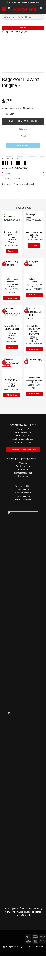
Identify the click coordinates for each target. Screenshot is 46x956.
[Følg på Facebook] (2, 936)
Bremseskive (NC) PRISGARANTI (11, 327)
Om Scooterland (23, 466)
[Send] (41, 16)
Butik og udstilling (23, 486)
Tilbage (23, 27)
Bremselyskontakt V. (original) (11, 233)
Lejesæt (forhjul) (34, 377)
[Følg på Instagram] (7, 936)
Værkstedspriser (23, 496)
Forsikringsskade (23, 499)
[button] (4, 9)
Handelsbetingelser (23, 473)
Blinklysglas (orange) (34, 280)
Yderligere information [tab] (11, 178)
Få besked (23, 146)
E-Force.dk (23, 469)
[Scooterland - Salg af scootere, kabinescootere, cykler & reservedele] (23, 9)
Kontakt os (23, 476)
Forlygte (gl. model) (34, 232)
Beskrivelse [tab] (8, 174)
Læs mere (11, 251)
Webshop (23, 463)
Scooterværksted (23, 493)
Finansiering (23, 489)
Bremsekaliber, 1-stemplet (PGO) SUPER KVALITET (34, 330)
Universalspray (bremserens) (12, 280)
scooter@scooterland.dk (23, 439)
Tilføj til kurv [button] (12, 298)
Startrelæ (12, 378)
